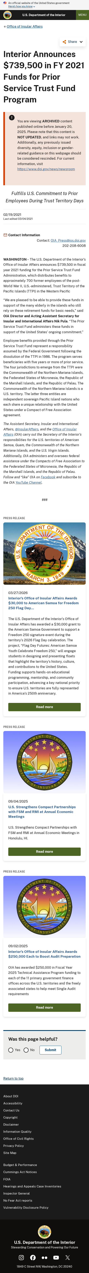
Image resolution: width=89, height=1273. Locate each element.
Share (72, 42)
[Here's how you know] (44, 5)
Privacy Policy (13, 1145)
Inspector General (16, 1193)
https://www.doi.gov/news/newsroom (46, 169)
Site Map (9, 1153)
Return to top (13, 1078)
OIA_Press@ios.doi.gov (68, 240)
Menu (82, 14)
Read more (44, 707)
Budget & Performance (20, 1165)
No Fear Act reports (17, 1200)
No (32, 1050)
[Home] (7, 15)
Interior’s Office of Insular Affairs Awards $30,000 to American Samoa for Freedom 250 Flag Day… (43, 603)
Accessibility (12, 1103)
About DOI (10, 1096)
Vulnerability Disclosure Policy (25, 1207)
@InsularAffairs (26, 429)
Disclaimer (11, 1124)
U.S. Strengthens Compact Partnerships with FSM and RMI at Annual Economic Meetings (42, 812)
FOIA (7, 1179)
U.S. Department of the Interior (43, 15)
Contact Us (11, 1110)
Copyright (10, 1117)
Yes (17, 1050)
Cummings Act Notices (20, 1172)
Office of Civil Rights (18, 1138)
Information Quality (17, 1131)
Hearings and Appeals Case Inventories (32, 1186)
